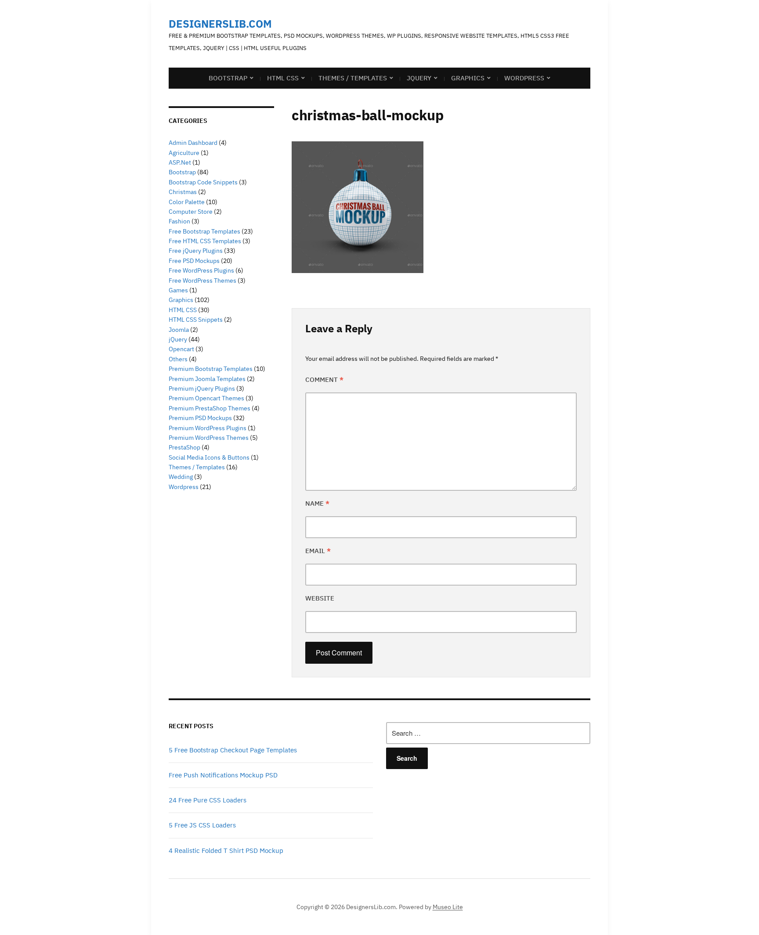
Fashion (179, 221)
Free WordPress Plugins (201, 270)
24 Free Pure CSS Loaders (207, 800)
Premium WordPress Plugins (207, 428)
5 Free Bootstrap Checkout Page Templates (233, 750)
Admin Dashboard (193, 143)
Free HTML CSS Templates (205, 241)
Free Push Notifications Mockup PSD (223, 775)
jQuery (419, 78)
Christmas (183, 192)
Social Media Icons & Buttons (209, 457)
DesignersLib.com (220, 24)
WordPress (524, 78)
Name (317, 503)
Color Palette (187, 202)
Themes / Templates (352, 78)
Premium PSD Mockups (200, 418)
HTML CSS (283, 78)
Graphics (467, 78)
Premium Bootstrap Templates (211, 369)
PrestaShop (184, 447)
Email (318, 551)
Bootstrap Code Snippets (203, 182)
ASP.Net (180, 162)
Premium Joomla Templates (207, 379)
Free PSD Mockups (194, 261)
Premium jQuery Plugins (202, 388)
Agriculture (184, 153)
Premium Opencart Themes (206, 398)
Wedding (181, 477)
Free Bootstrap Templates (204, 231)
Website (319, 598)
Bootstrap (228, 78)
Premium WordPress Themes (209, 438)
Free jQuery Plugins (196, 251)
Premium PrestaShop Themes (209, 408)
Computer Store (191, 212)
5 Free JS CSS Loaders (202, 825)
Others (178, 359)
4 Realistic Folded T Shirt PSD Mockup (226, 850)
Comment (324, 379)
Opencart (181, 349)
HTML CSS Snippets (196, 320)
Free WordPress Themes (202, 280)
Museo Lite (448, 907)
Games (178, 290)
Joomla (179, 330)
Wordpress (184, 487)
